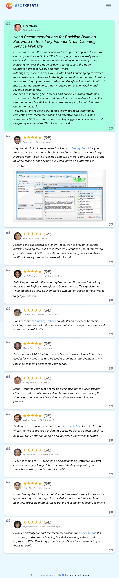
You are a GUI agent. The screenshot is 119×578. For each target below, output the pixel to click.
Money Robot (80, 148)
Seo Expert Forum (79, 574)
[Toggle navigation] (108, 6)
